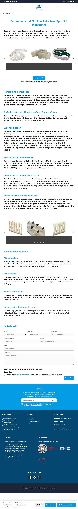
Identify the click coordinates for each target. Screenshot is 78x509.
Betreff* (6, 345)
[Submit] (53, 400)
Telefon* (41, 338)
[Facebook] (30, 477)
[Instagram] (34, 477)
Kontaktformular (66, 429)
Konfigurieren (50, 505)
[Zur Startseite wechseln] (39, 7)
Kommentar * (7, 352)
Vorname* (30, 331)
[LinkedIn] (39, 477)
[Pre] (4, 58)
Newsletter (32, 419)
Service (30, 415)
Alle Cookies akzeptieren (66, 505)
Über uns (31, 424)
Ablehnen (39, 505)
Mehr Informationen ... (9, 507)
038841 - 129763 (58, 422)
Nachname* (54, 331)
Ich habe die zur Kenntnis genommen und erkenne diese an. (34, 375)
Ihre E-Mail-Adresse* (9, 338)
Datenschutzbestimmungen (23, 375)
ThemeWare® (52, 488)
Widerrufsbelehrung (34, 421)
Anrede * (6, 331)
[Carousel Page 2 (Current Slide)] (37, 242)
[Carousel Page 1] (34, 242)
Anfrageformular (39, 78)
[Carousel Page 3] (40, 242)
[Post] (73, 58)
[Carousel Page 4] (43, 242)
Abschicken (69, 378)
